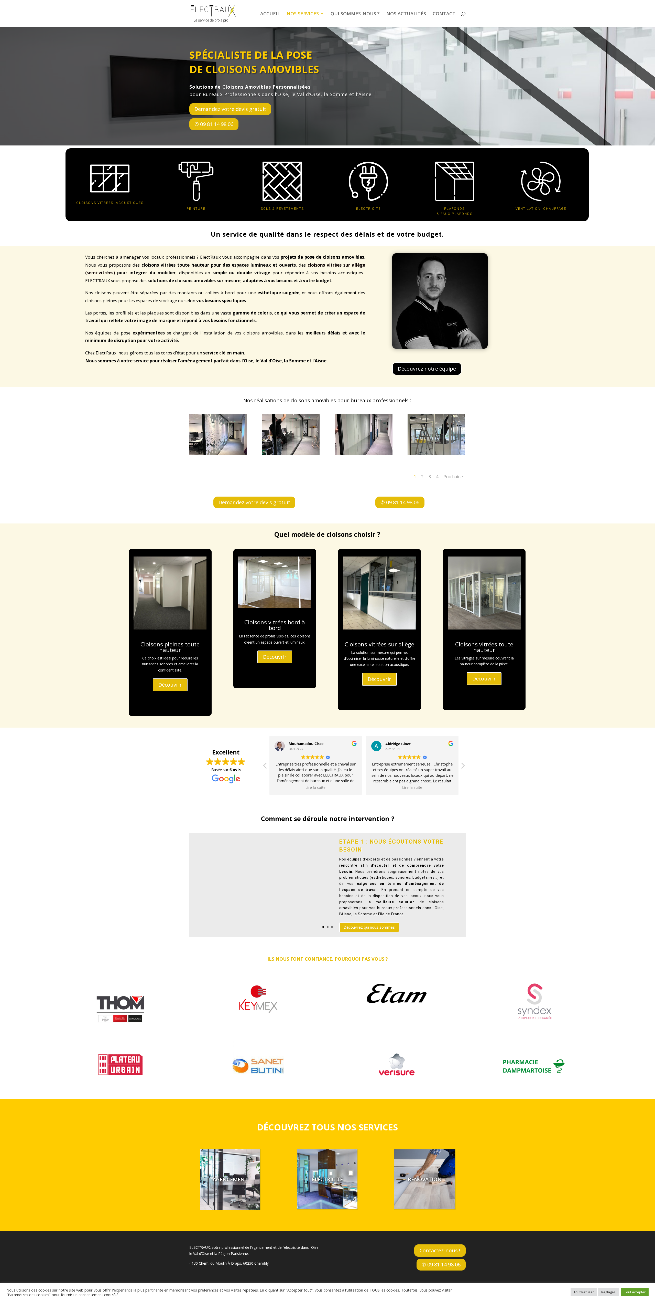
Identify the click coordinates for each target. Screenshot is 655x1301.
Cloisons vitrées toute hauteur (484, 646)
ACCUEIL (270, 14)
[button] (462, 767)
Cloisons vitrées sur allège (379, 644)
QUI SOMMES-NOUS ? (355, 14)
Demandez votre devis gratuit (230, 109)
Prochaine (453, 476)
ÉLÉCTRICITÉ (327, 1179)
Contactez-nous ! (440, 1250)
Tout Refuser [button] (584, 1292)
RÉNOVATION (425, 1179)
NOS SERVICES (303, 14)
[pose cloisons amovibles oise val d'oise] (218, 454)
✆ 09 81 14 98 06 (213, 124)
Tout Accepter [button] (635, 1292)
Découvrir (170, 684)
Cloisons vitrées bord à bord (274, 625)
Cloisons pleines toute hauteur (170, 646)
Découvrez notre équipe (427, 368)
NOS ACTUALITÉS (406, 14)
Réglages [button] (608, 1292)
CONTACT (444, 14)
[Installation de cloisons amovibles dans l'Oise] (290, 454)
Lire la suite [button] (316, 787)
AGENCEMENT (230, 1179)
